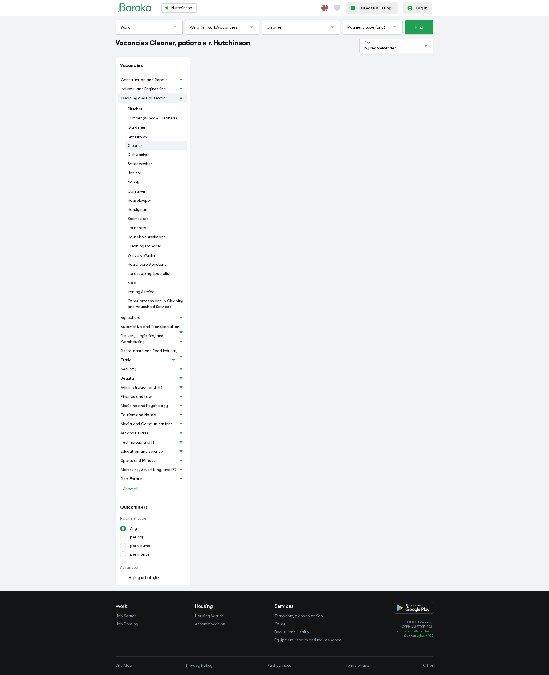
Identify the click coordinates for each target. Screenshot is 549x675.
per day (137, 537)
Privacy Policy (199, 665)
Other (279, 624)
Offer (428, 665)
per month (139, 554)
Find (419, 27)
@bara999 (425, 636)
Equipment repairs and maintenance (307, 640)
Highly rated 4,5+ (144, 577)
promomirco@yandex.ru (414, 631)
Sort (367, 43)
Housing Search (209, 616)
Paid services (279, 665)
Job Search (126, 616)
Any (133, 528)
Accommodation (210, 624)
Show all (130, 488)
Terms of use (357, 665)
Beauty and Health (291, 632)
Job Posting (127, 624)
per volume (140, 545)
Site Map (124, 665)
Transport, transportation (298, 616)
